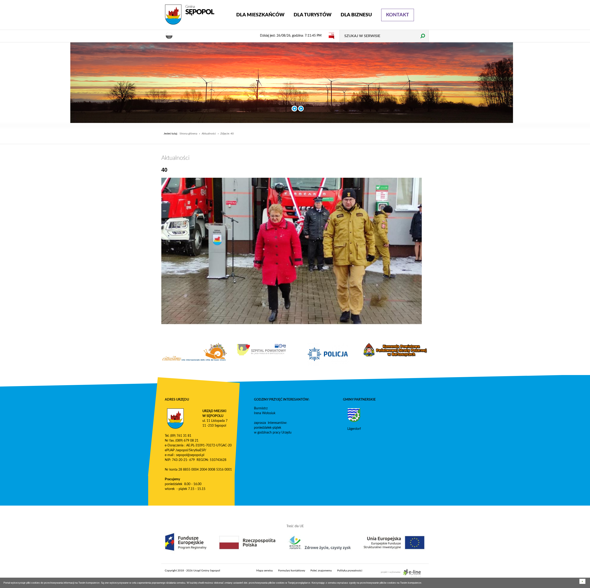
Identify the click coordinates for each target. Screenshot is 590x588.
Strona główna (188, 133)
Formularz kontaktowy (291, 570)
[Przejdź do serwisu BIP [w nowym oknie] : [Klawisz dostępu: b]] (331, 35)
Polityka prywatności (349, 570)
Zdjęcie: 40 (227, 133)
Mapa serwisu (264, 570)
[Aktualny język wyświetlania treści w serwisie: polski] (169, 35)
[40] (291, 251)
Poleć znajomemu (321, 570)
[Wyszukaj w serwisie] (422, 36)
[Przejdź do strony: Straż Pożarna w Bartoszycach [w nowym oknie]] (395, 350)
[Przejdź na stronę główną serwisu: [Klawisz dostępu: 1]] (197, 15)
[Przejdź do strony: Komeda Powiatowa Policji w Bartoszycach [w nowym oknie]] (328, 354)
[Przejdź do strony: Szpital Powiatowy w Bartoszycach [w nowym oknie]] (261, 350)
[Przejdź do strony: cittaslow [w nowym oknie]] (194, 352)
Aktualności (209, 133)
